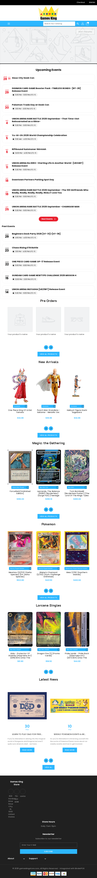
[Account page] (82, 23)
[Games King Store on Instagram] (8, 2)
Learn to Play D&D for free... (27, 734)
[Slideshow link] (48, 45)
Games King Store (16, 783)
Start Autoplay (85, 31)
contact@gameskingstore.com (22, 796)
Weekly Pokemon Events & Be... (70, 734)
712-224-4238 (16, 799)
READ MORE (27, 750)
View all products (48, 354)
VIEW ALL (48, 767)
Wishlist (92, 2)
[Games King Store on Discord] (13, 2)
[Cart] (87, 23)
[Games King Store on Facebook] (4, 2)
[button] (46, 347)
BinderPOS (80, 868)
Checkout (81, 2)
